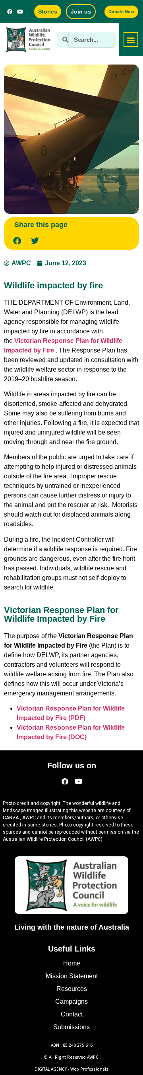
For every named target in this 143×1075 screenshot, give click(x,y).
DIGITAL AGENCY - (71, 1069)
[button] (131, 39)
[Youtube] (20, 11)
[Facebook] (10, 11)
